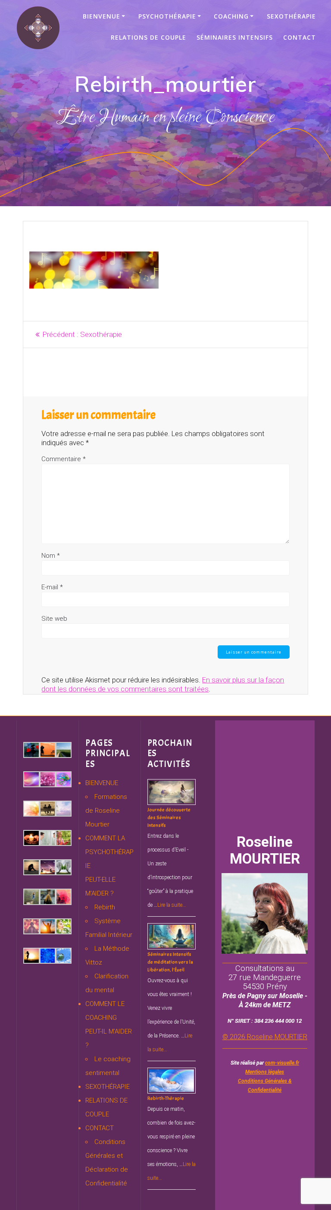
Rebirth (104, 907)
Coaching (231, 16)
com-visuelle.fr (282, 1063)
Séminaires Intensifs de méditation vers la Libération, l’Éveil (170, 962)
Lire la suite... (171, 905)
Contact (299, 37)
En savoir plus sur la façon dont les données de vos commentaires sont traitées (162, 684)
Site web (54, 618)
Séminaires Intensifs (235, 37)
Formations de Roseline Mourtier (106, 810)
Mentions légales (264, 1072)
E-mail (52, 587)
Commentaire (63, 459)
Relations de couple (148, 37)
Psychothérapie (167, 16)
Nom (50, 555)
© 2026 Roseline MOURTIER (264, 1037)
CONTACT (99, 1128)
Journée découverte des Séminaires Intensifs (168, 817)
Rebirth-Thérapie (165, 1098)
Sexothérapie (291, 16)
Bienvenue (101, 16)
